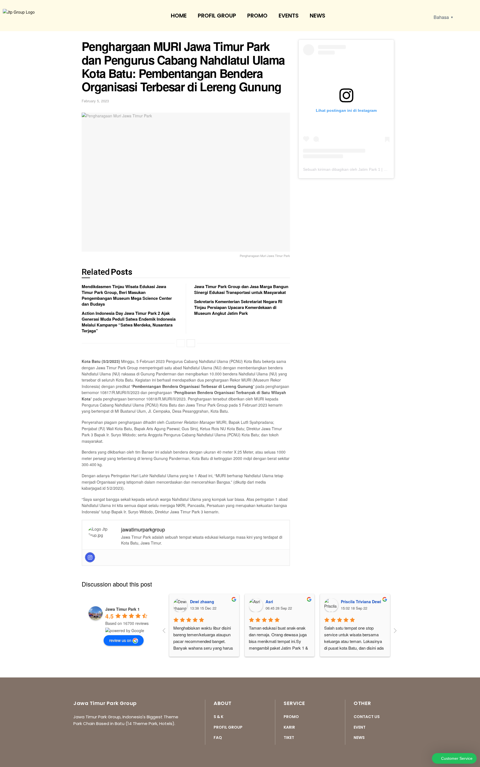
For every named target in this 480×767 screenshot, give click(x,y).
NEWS (317, 15)
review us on (120, 640)
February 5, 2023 (95, 100)
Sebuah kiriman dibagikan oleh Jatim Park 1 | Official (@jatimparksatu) (365, 169)
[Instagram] (90, 557)
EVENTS (289, 15)
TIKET (289, 737)
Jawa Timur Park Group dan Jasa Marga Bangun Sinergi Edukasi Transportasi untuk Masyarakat (241, 289)
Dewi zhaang (202, 601)
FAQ (218, 737)
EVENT (360, 727)
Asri (269, 601)
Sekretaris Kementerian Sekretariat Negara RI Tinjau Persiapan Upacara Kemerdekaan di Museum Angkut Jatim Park (238, 307)
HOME (179, 15)
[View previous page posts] (181, 343)
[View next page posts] (191, 343)
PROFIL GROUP (217, 15)
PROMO (257, 15)
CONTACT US (367, 716)
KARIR (289, 727)
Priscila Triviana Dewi (361, 601)
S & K (218, 716)
